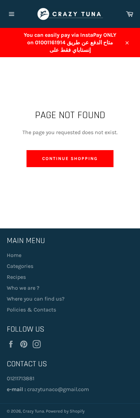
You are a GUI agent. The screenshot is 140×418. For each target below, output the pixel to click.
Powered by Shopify (65, 411)
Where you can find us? (36, 298)
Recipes (16, 277)
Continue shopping (70, 158)
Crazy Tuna (33, 411)
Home (14, 255)
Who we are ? (23, 288)
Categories (20, 266)
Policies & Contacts (31, 309)
